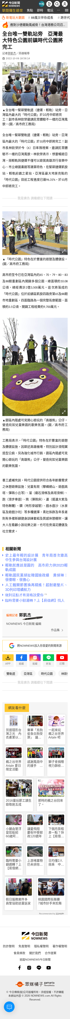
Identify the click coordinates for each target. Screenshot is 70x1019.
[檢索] (57, 4)
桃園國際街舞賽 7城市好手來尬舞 (50, 901)
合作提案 (50, 952)
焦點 (30, 10)
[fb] (19, 968)
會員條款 (19, 952)
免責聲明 (24, 946)
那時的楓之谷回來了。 (50, 802)
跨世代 (65, 17)
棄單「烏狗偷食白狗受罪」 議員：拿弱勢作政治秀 (35, 733)
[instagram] (29, 968)
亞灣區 (28, 673)
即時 (40, 10)
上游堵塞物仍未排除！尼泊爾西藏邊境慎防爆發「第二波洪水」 (35, 862)
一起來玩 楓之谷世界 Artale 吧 (56, 733)
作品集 (55, 630)
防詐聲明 (9, 946)
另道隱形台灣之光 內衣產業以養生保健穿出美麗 (13, 733)
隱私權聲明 (41, 946)
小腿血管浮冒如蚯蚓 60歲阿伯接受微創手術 (13, 832)
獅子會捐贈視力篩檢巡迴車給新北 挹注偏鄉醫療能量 (56, 763)
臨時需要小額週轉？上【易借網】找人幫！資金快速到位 (13, 864)
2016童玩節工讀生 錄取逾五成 (19, 802)
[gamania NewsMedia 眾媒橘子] (35, 984)
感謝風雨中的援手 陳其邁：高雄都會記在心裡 (35, 763)
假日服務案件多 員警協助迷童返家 (18, 901)
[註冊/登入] (65, 4)
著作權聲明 (59, 946)
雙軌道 (10, 673)
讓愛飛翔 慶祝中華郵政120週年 (35, 832)
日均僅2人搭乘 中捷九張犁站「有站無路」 (56, 862)
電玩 (50, 10)
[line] (39, 968)
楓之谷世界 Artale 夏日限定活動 (13, 765)
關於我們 (35, 952)
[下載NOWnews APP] (49, 4)
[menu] (66, 10)
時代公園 (47, 673)
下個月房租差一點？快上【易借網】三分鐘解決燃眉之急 (56, 832)
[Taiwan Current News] (41, 4)
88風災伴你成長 (42, 17)
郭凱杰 (12, 53)
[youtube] (48, 968)
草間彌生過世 (12, 10)
